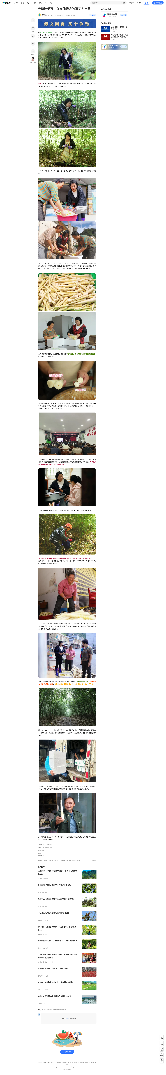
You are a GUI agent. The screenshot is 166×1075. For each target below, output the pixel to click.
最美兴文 (40, 948)
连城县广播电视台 (42, 962)
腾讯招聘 (74, 1062)
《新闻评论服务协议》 (61, 1009)
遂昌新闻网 (41, 934)
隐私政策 (59, 1062)
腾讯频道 (91, 1062)
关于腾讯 (40, 1062)
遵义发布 (40, 976)
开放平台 (64, 1062)
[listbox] (67, 935)
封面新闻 (40, 878)
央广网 (39, 892)
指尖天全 (40, 989)
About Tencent (46, 1062)
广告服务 (69, 1062)
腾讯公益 (80, 1062)
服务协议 (53, 1062)
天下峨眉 (40, 1003)
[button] (123, 15)
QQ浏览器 (85, 1062)
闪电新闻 (40, 920)
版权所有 (69, 1069)
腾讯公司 (65, 1069)
